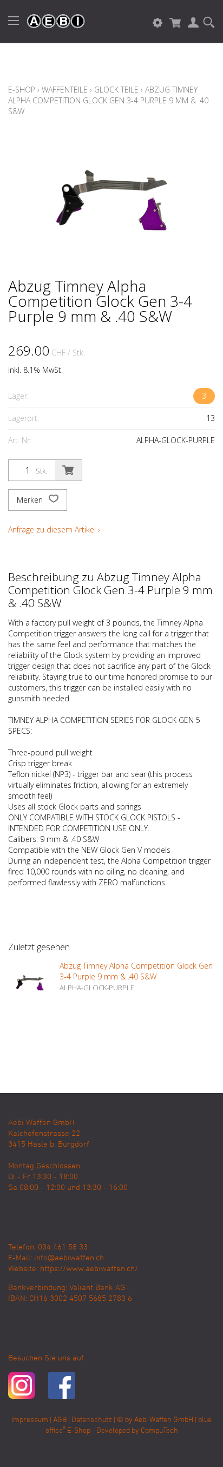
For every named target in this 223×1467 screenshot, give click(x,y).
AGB (60, 1420)
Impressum (29, 1420)
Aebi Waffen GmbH (163, 1420)
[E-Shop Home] (50, 21)
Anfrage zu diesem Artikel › (54, 529)
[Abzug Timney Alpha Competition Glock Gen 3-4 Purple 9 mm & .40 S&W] (29, 982)
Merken (31, 500)
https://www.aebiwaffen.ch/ (89, 1269)
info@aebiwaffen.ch (69, 1258)
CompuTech (159, 1431)
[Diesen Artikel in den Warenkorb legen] (68, 470)
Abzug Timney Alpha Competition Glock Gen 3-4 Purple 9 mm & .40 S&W (108, 100)
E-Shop (21, 89)
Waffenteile (65, 89)
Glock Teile (116, 89)
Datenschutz (91, 1420)
